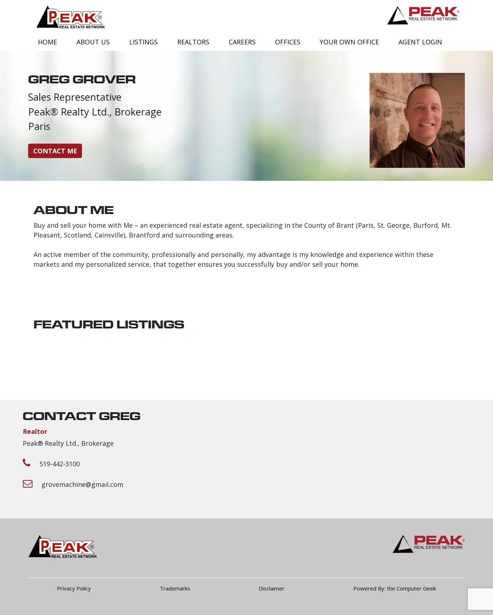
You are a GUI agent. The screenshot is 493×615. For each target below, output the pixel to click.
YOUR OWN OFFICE (349, 42)
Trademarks (175, 588)
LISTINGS (143, 42)
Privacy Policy (74, 588)
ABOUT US (93, 42)
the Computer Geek (411, 588)
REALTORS (193, 42)
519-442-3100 (59, 463)
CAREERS (242, 42)
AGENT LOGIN (420, 42)
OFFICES (287, 42)
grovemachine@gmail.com (82, 484)
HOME (47, 42)
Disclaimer (271, 588)
